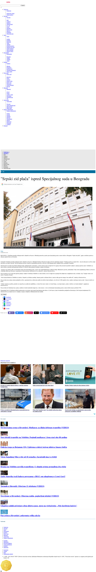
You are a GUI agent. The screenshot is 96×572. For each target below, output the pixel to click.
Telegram (8, 302)
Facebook (8, 297)
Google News (45, 312)
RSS (5, 552)
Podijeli (4, 294)
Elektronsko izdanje (8, 554)
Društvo (5, 157)
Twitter (5, 551)
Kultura (5, 62)
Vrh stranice (5, 524)
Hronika (6, 163)
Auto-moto (6, 100)
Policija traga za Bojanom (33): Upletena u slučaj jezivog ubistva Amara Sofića (34, 447)
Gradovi (6, 156)
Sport (5, 35)
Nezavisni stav (7, 168)
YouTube (55, 312)
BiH (5, 154)
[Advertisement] (48, 138)
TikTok (64, 312)
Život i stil (6, 73)
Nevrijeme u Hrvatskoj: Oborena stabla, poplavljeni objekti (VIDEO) (30, 496)
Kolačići (6, 546)
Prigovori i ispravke (5, 360)
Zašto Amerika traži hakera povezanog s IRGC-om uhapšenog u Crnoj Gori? (33, 476)
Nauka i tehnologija (8, 109)
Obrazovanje (7, 158)
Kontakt (5, 540)
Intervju (5, 165)
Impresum (6, 547)
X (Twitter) (8, 298)
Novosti (5, 16)
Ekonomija (6, 52)
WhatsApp (8, 303)
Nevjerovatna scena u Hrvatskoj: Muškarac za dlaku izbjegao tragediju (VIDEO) (35, 427)
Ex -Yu (5, 160)
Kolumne (6, 167)
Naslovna (6, 9)
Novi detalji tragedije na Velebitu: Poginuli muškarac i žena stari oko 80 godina (34, 437)
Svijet (5, 161)
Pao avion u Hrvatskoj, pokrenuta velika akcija (20, 515)
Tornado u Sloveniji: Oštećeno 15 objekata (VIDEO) (22, 486)
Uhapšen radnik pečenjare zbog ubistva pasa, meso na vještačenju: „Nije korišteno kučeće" (39, 506)
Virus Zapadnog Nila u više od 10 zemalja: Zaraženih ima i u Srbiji (29, 457)
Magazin (6, 88)
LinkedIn (8, 305)
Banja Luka (6, 164)
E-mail (7, 308)
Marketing (6, 542)
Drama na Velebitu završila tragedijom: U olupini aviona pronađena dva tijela (33, 467)
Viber (7, 300)
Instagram (30, 312)
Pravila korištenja (8, 543)
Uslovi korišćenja (8, 544)
